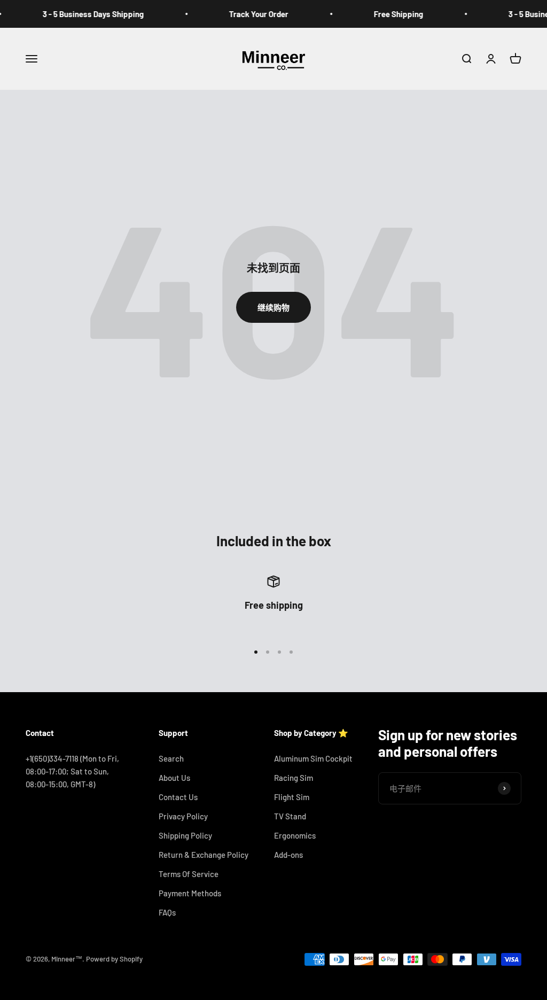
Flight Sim (291, 797)
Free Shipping (388, 14)
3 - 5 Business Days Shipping (83, 14)
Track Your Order (249, 14)
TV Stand (290, 816)
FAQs (167, 912)
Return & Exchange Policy (203, 854)
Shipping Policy (185, 835)
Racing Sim (293, 777)
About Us (174, 777)
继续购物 (273, 307)
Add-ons (288, 854)
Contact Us (178, 797)
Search (171, 758)
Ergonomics (295, 835)
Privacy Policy (183, 816)
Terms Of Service (188, 874)
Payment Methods (190, 893)
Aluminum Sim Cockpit (313, 758)
